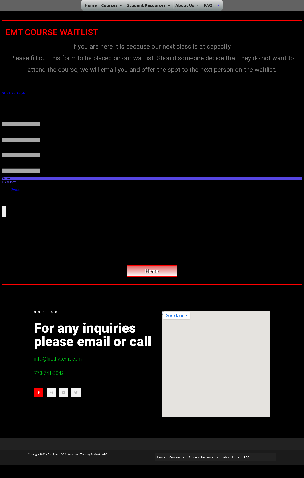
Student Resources (146, 5)
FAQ (208, 5)
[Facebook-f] (38, 392)
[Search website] (217, 5)
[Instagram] (51, 392)
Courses (109, 5)
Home (91, 5)
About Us (184, 5)
